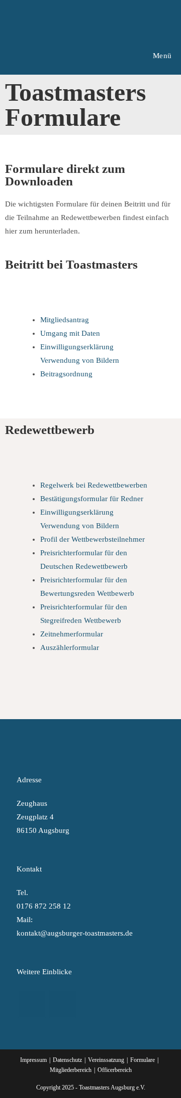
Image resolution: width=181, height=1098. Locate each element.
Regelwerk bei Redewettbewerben (93, 485)
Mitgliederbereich (71, 1069)
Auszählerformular (69, 647)
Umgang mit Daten (70, 333)
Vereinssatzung (106, 1059)
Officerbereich (115, 1069)
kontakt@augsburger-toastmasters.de (75, 933)
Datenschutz (67, 1059)
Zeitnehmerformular (71, 634)
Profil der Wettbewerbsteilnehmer (92, 539)
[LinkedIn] (62, 1004)
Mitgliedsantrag (64, 320)
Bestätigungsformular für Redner (91, 499)
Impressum (33, 1059)
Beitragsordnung (66, 374)
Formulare (142, 1059)
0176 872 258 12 (44, 906)
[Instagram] (32, 1004)
